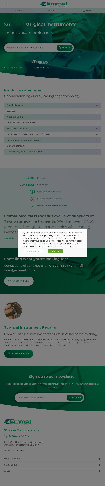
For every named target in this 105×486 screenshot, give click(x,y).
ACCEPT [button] (55, 251)
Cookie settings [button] (33, 251)
